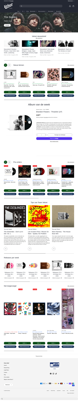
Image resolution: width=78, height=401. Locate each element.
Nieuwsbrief (58, 11)
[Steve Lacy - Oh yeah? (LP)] (39, 74)
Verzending (46, 117)
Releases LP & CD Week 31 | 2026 (69, 274)
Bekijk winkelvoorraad (10, 95)
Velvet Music (8, 390)
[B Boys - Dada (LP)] (24, 309)
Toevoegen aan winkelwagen (59, 134)
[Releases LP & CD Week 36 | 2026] (9, 265)
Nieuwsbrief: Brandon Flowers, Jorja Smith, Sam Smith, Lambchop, (11, 50)
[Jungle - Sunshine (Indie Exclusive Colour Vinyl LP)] (24, 74)
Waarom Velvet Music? (8, 379)
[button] (73, 6)
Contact (5, 372)
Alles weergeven (39, 38)
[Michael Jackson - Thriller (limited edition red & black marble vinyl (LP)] (39, 171)
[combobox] (40, 6)
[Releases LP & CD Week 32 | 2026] (57, 265)
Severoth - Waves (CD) (52, 333)
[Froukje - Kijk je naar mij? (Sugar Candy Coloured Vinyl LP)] (53, 171)
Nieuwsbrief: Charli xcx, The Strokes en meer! (65, 50)
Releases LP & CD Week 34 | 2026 (33, 274)
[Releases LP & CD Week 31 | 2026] (69, 265)
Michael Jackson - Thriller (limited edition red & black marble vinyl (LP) (38, 183)
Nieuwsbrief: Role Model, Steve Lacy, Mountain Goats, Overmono (47, 50)
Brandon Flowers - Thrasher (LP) (49, 112)
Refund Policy (6, 367)
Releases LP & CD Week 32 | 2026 (57, 274)
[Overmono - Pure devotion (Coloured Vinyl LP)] (68, 74)
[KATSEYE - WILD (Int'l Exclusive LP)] (53, 74)
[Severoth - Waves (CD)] (53, 309)
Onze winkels (6, 377)
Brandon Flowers (39, 109)
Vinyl (18, 11)
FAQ (5, 374)
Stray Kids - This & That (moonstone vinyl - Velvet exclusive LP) (9, 86)
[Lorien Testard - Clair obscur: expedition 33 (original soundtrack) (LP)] (24, 171)
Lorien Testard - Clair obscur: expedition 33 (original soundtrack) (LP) (23, 183)
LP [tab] (5, 65)
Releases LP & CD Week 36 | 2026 (9, 274)
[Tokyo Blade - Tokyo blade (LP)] (10, 309)
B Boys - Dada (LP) (22, 333)
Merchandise (32, 11)
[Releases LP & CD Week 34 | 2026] (33, 265)
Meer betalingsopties (54, 141)
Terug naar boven (39, 356)
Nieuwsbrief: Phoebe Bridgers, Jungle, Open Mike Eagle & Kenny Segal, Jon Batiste (30, 51)
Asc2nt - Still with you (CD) (67, 333)
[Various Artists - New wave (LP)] (10, 171)
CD (22, 11)
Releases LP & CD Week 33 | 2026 (45, 274)
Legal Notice (6, 370)
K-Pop (27, 11)
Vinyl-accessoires (41, 11)
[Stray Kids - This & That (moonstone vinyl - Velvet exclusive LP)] (10, 74)
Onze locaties (50, 11)
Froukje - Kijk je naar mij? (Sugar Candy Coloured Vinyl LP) (53, 183)
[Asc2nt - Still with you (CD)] (68, 309)
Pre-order (7, 25)
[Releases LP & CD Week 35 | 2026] (21, 265)
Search (5, 365)
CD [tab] (9, 65)
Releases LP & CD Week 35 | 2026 (21, 274)
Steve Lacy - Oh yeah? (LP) (38, 85)
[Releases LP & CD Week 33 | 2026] (45, 265)
